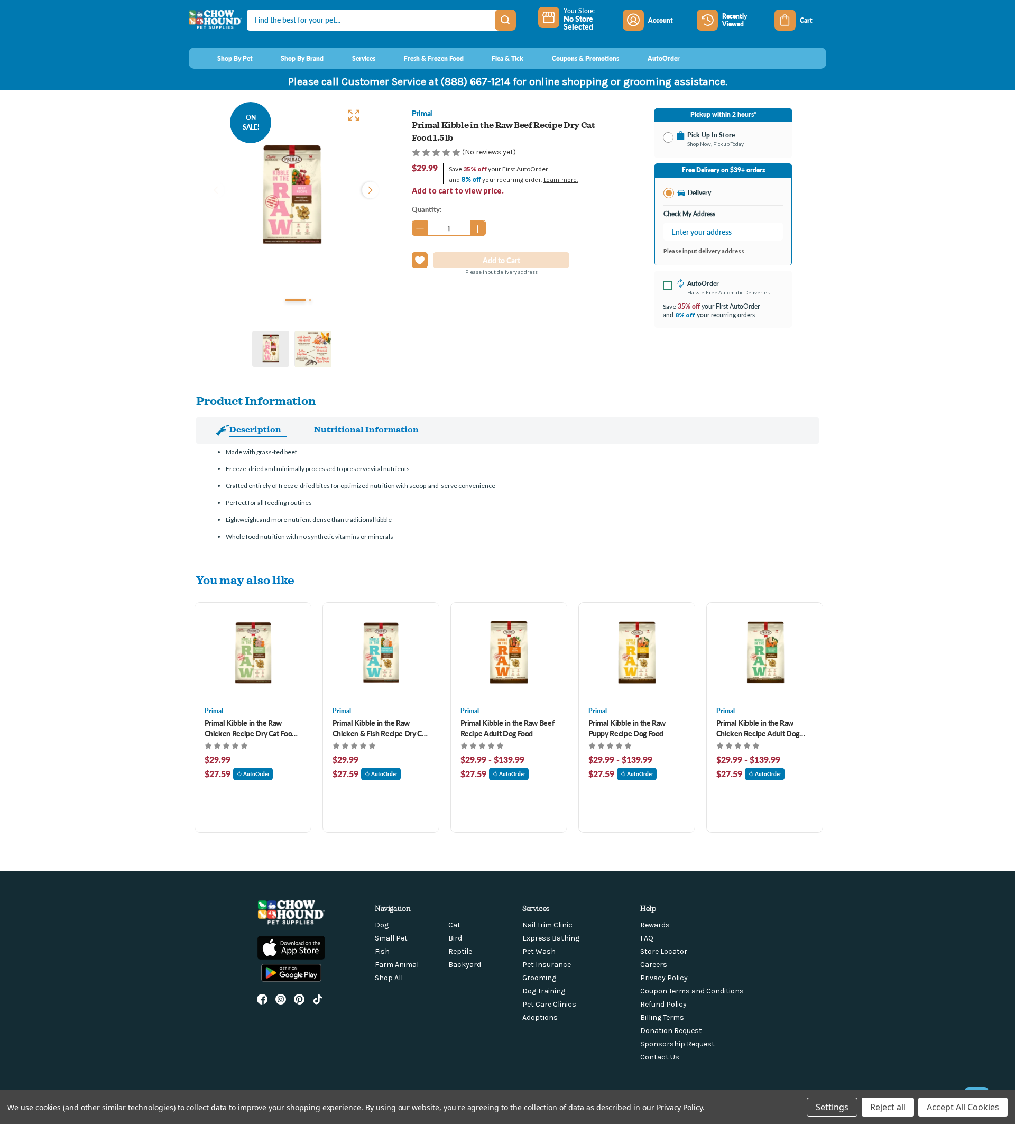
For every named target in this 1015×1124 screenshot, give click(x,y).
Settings (832, 1107)
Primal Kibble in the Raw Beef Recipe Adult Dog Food (507, 728)
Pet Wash (539, 951)
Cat (454, 924)
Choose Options (253, 654)
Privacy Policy (664, 977)
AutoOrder (256, 774)
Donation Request (671, 1030)
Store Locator (663, 951)
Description (255, 429)
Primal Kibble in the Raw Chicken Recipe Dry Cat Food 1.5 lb (251, 728)
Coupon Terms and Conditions (692, 991)
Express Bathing (550, 938)
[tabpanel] (291, 196)
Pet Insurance (546, 964)
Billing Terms (662, 1017)
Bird (455, 938)
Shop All (389, 977)
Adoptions (540, 1017)
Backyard (464, 964)
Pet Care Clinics (549, 1004)
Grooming (539, 977)
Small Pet (391, 938)
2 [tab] (310, 300)
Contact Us (659, 1057)
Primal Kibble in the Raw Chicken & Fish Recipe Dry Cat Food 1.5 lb (380, 728)
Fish (382, 951)
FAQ (646, 938)
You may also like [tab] (245, 580)
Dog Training (543, 991)
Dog (382, 924)
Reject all (888, 1107)
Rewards (655, 924)
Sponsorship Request (677, 1043)
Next (368, 188)
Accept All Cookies (963, 1107)
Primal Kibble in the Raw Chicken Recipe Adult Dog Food (758, 728)
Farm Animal (397, 964)
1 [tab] (295, 300)
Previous (215, 188)
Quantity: (426, 209)
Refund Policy (663, 1004)
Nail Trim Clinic (547, 924)
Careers (653, 964)
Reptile (460, 951)
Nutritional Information (366, 429)
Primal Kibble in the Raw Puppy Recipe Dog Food (627, 728)
